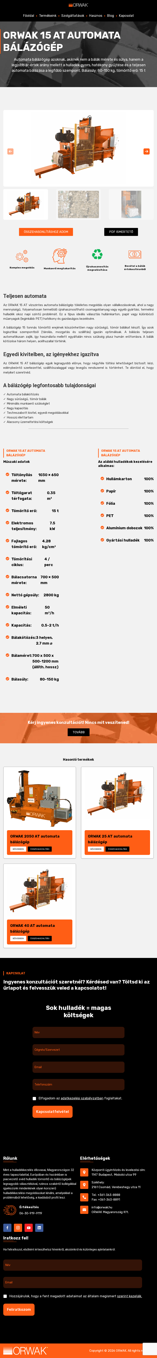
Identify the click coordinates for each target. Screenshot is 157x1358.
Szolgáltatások (72, 16)
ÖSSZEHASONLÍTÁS (39, 849)
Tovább (79, 732)
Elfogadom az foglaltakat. (80, 1098)
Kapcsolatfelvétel (52, 1111)
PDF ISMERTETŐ (121, 232)
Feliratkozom (19, 1309)
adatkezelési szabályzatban (82, 1098)
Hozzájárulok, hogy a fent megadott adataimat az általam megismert (75, 1296)
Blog (110, 16)
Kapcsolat (126, 16)
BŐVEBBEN (18, 849)
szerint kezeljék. (129, 1296)
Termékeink (47, 16)
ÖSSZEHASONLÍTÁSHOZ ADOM (46, 232)
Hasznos (95, 16)
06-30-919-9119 (30, 1213)
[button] (147, 151)
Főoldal (28, 16)
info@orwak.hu (102, 1207)
